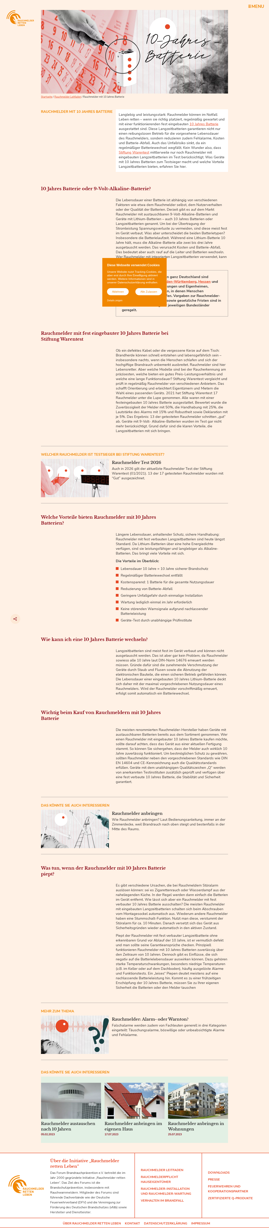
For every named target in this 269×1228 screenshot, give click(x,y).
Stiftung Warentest (134, 152)
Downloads (219, 1172)
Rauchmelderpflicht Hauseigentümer (159, 1179)
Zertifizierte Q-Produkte (230, 1198)
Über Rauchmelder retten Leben (92, 1223)
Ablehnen (118, 291)
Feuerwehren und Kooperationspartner (228, 1189)
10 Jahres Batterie (203, 124)
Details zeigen (114, 300)
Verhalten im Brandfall (162, 1200)
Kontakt (132, 1223)
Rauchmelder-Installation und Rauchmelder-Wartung (166, 1191)
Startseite (46, 97)
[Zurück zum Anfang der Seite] (245, 1183)
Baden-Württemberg (179, 281)
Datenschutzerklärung (165, 1223)
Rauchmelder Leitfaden (67, 97)
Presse (214, 1179)
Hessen (204, 281)
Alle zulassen (148, 291)
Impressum (200, 1223)
